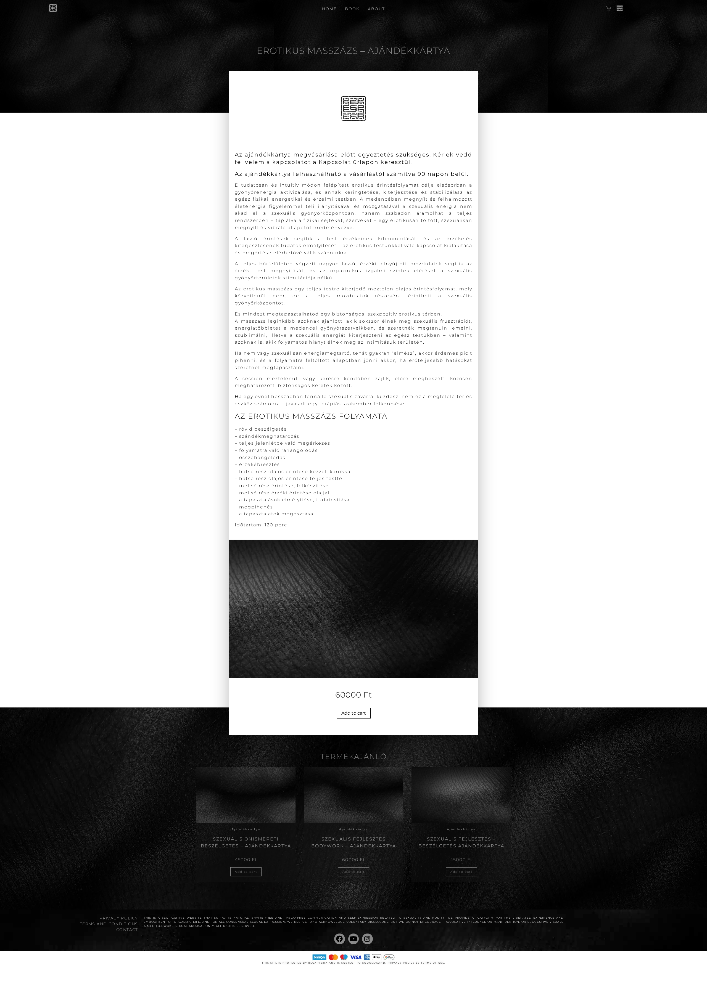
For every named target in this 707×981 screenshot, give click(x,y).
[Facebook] (339, 939)
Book (352, 8)
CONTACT (127, 929)
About (376, 8)
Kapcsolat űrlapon (349, 162)
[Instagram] (367, 939)
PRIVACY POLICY (118, 918)
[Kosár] (609, 9)
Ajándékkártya (245, 829)
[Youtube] (353, 939)
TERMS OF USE (432, 962)
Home (329, 8)
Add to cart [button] (246, 872)
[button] (620, 9)
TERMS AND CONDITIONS (109, 923)
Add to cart (353, 713)
